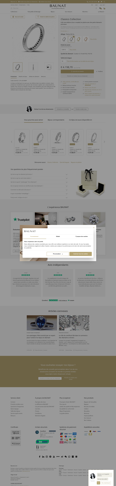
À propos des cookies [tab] (82, 236)
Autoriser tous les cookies (80, 254)
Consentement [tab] (34, 236)
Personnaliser (57, 254)
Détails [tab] (58, 236)
